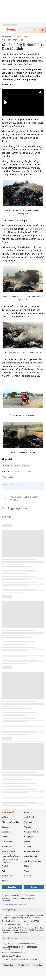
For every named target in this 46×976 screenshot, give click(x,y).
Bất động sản (7, 846)
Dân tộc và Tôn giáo (10, 822)
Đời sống (6, 832)
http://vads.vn (15, 956)
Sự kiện (34, 887)
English (5, 866)
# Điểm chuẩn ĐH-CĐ (27, 30)
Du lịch (27, 842)
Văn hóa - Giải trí (31, 832)
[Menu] (3, 29)
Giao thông (22, 36)
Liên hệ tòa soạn (9, 910)
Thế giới (27, 827)
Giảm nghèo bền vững (11, 856)
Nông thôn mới (30, 856)
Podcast (27, 876)
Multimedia (7, 876)
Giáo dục (5, 827)
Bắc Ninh (28, 471)
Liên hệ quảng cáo (10, 938)
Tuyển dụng (38, 965)
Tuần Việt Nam (8, 851)
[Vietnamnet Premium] (8, 813)
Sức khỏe (5, 837)
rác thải (17, 471)
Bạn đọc (27, 846)
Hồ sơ (26, 866)
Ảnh (3, 871)
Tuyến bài (12, 887)
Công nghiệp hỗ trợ (32, 851)
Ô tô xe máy (7, 842)
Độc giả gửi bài (23, 965)
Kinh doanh (29, 817)
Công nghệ (29, 837)
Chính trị (28, 812)
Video (26, 871)
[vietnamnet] (11, 31)
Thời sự (8, 36)
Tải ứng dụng (8, 965)
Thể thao (28, 822)
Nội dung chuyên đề (32, 861)
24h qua (5, 881)
